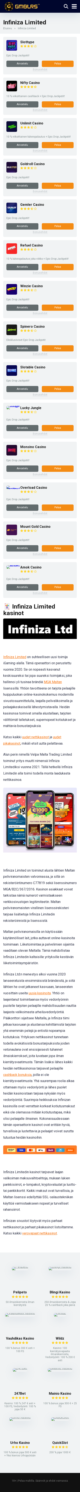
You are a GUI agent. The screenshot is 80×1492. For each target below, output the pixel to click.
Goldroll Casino (32, 164)
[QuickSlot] (60, 1417)
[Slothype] (11, 49)
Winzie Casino (31, 286)
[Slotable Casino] (11, 375)
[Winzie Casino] (11, 293)
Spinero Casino (32, 327)
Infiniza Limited (14, 657)
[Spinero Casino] (11, 334)
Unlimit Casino (31, 123)
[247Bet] (20, 1368)
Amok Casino (31, 567)
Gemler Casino (32, 205)
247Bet (20, 1394)
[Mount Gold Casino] (11, 534)
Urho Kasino (20, 1443)
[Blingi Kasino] (60, 1267)
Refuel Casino (31, 245)
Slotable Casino (32, 367)
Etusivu (7, 28)
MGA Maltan (53, 682)
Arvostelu (22, 63)
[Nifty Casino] (11, 90)
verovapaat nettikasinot (39, 1233)
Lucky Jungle (30, 408)
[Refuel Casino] (11, 253)
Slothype (27, 42)
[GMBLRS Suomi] (21, 6)
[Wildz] (60, 1313)
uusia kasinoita (40, 993)
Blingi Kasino (60, 1292)
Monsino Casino (33, 447)
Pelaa (57, 63)
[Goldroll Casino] (11, 171)
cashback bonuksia (17, 1075)
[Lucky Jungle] (13, 406)
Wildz (60, 1338)
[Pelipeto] (20, 1267)
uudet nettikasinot (35, 737)
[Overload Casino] (13, 489)
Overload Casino (33, 488)
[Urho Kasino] (20, 1417)
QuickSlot (60, 1443)
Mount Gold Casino (35, 527)
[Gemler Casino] (11, 212)
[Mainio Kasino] (60, 1368)
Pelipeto (20, 1292)
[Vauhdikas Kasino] (20, 1313)
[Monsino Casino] (11, 454)
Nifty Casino (30, 83)
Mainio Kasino (60, 1394)
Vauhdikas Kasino (20, 1338)
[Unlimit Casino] (11, 131)
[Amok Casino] (13, 565)
